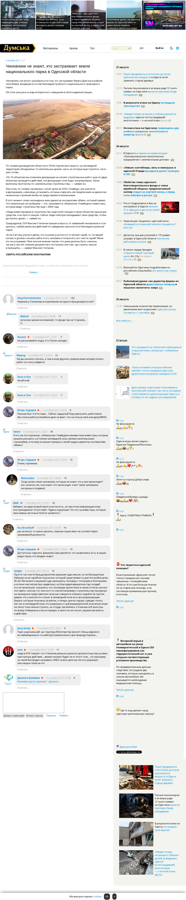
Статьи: (122, 340)
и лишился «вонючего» (150, 286)
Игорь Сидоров (26, 410)
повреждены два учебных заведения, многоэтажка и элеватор (151, 131)
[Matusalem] (12, 484)
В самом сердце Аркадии (138, 249)
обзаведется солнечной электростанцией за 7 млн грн (150, 226)
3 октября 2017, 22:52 (40, 355)
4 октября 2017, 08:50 (49, 478)
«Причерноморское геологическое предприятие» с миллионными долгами (146, 158)
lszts (20, 649)
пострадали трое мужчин (166, 828)
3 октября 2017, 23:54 (55, 549)
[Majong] (8, 355)
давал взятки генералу (160, 284)
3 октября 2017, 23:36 (55, 459)
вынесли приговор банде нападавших (150, 93)
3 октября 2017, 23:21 (45, 376)
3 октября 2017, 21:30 (56, 298)
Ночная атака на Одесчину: (141, 128)
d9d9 (15, 503)
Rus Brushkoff (25, 527)
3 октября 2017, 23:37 (37, 503)
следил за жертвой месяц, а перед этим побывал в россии (149, 193)
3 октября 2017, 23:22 (45, 395)
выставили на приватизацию (150, 153)
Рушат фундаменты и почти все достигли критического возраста (147, 75)
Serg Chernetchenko (29, 298)
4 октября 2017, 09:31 (49, 628)
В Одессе (129, 153)
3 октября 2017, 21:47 (45, 337)
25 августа (122, 299)
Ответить (22, 307)
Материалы (50, 48)
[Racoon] (8, 343)
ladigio (18, 571)
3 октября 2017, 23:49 (49, 527)
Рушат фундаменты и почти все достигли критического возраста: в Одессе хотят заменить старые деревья (167, 775)
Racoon (21, 337)
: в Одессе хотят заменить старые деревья (146, 79)
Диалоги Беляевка (28, 677)
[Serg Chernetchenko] (8, 304)
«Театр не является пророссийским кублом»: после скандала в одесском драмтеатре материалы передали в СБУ (154, 371)
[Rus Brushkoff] (8, 534)
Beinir (17, 431)
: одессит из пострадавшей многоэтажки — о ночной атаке (146, 119)
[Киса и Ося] (8, 383)
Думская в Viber (128, 746)
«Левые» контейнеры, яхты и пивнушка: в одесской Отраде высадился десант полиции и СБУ (52, 24)
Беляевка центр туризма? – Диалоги (37, 681)
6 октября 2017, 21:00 (59, 677)
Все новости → (124, 320)
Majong (21, 355)
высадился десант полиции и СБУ (151, 172)
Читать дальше (125, 600)
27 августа (122, 67)
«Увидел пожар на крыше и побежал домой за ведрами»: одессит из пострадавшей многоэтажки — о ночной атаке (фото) (166, 863)
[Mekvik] (12, 314)
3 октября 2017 (12, 60)
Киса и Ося (24, 376)
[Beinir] (6, 431)
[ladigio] (6, 571)
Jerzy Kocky (24, 628)
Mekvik (24, 316)
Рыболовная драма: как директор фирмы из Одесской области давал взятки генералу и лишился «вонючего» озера (124, 24)
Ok (107, 896)
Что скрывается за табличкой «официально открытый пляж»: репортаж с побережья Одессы (156, 350)
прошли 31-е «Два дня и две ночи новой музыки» (141, 210)
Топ (92, 48)
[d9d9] (6, 503)
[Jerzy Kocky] (8, 634)
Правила (51, 715)
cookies (97, 896)
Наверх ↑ (34, 272)
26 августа (122, 146)
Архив (73, 48)
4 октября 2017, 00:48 (44, 316)
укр (141, 47)
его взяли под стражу (164, 270)
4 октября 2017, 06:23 (37, 571)
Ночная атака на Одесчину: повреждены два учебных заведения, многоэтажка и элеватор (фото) (15, 24)
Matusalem (27, 478)
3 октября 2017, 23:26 (55, 410)
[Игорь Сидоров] (8, 416)
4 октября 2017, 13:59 (41, 649)
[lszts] (8, 656)
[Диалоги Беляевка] (8, 684)
